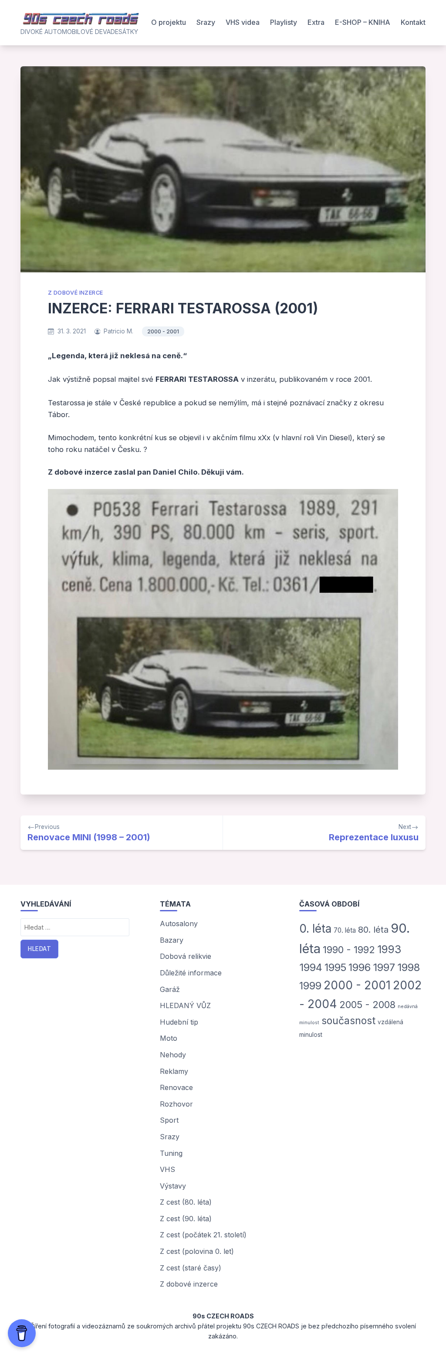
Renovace (176, 1087)
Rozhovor (176, 1104)
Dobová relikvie (185, 956)
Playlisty (283, 22)
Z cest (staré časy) (190, 1267)
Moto (168, 1038)
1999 (310, 985)
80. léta (373, 929)
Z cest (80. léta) (186, 1202)
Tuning (171, 1153)
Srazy (205, 22)
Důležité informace (191, 972)
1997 (384, 967)
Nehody (173, 1054)
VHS (167, 1169)
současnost (348, 1021)
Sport (169, 1120)
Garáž (170, 989)
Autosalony (179, 923)
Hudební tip (179, 1022)
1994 (310, 967)
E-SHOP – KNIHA (362, 22)
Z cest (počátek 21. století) (203, 1234)
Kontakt (413, 22)
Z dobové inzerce (75, 292)
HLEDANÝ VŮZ (185, 1005)
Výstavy (173, 1186)
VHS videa (243, 22)
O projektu (168, 22)
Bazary (171, 940)
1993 (389, 949)
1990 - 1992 (349, 949)
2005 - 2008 (367, 1004)
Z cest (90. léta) (186, 1218)
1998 (408, 967)
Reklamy (174, 1071)
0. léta (315, 928)
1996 (359, 967)
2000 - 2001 (163, 331)
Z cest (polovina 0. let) (197, 1251)
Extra (315, 22)
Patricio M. (118, 331)
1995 (335, 967)
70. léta (345, 930)
